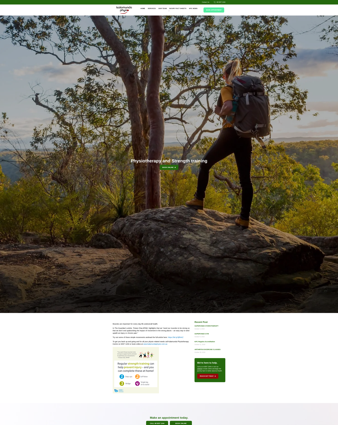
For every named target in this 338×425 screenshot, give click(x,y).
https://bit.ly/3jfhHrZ (175, 337)
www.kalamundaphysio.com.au (155, 344)
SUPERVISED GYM (202, 334)
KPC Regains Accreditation (205, 342)
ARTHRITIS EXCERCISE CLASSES (207, 349)
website (199, 369)
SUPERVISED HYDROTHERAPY (206, 326)
